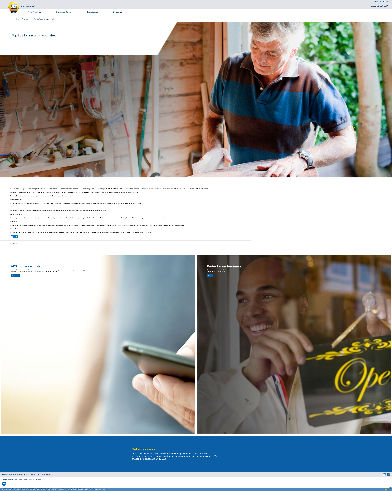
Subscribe (38, 479)
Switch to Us (117, 12)
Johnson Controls (22, 474)
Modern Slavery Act (29, 479)
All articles (14, 243)
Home (35, 12)
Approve (386, 489)
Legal (15, 479)
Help (387, 1)
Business (64, 12)
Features (15, 276)
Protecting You (92, 12)
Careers (32, 474)
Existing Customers (8, 474)
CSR (38, 474)
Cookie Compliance (7, 479)
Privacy (20, 479)
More (210, 276)
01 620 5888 (382, 6)
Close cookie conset (390, 488)
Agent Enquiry (46, 474)
